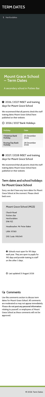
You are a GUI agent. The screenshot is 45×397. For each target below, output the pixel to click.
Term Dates (13, 6)
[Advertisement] (22, 44)
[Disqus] (22, 350)
